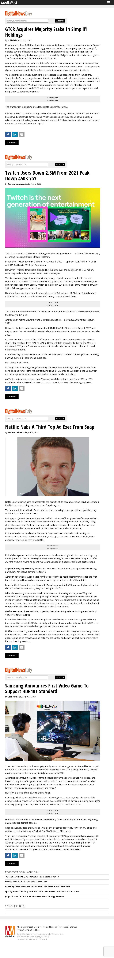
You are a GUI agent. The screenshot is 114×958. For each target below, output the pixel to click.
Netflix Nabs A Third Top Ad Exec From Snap (26, 881)
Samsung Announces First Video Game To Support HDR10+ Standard (37, 886)
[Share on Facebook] (8, 134)
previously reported (19, 568)
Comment (12, 142)
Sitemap (73, 927)
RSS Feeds (64, 927)
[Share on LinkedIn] (15, 134)
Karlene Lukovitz (16, 184)
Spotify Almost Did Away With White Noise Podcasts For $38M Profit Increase (42, 891)
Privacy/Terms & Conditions (28, 930)
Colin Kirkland (14, 697)
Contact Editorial (50, 927)
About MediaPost (24, 927)
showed (42, 599)
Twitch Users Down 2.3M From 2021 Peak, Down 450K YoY (32, 877)
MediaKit (37, 927)
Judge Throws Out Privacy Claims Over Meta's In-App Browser (34, 896)
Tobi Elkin (12, 40)
